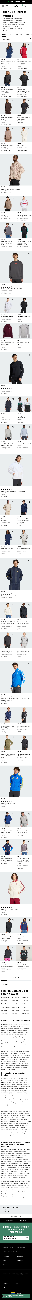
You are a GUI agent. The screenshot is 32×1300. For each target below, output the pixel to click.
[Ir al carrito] (29, 6)
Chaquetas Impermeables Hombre (26, 997)
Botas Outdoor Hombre (26, 1014)
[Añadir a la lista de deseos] (13, 45)
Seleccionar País (20, 1279)
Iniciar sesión (9, 1220)
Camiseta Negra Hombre (16, 1014)
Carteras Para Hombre (26, 1011)
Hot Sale (5, 1264)
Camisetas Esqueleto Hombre (25, 1004)
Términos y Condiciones (9, 1273)
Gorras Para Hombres (15, 1001)
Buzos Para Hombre (4, 1004)
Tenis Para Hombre (4, 1014)
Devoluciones (6, 1256)
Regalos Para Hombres (5, 997)
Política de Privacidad (8, 1279)
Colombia (18, 1293)
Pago (17, 1252)
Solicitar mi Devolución (8, 1252)
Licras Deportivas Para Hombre (25, 1007)
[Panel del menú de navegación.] (3, 6)
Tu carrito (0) (22, 1220)
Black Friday (19, 1260)
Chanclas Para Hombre (16, 1011)
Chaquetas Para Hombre (5, 1001)
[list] (16, 35)
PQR (4, 1287)
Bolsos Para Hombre (15, 1004)
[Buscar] (25, 6)
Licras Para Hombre (25, 1001)
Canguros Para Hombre (16, 997)
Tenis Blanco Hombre (5, 1007)
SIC (17, 1283)
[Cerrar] (3, 1296)
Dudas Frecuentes (20, 1247)
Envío (4, 1260)
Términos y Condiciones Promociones (22, 1274)
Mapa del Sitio (19, 1256)
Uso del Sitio (6, 1283)
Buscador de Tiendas (8, 1247)
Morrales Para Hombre (16, 1007)
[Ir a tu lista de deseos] (7, 6)
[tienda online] (16, 7)
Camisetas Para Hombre (5, 1011)
